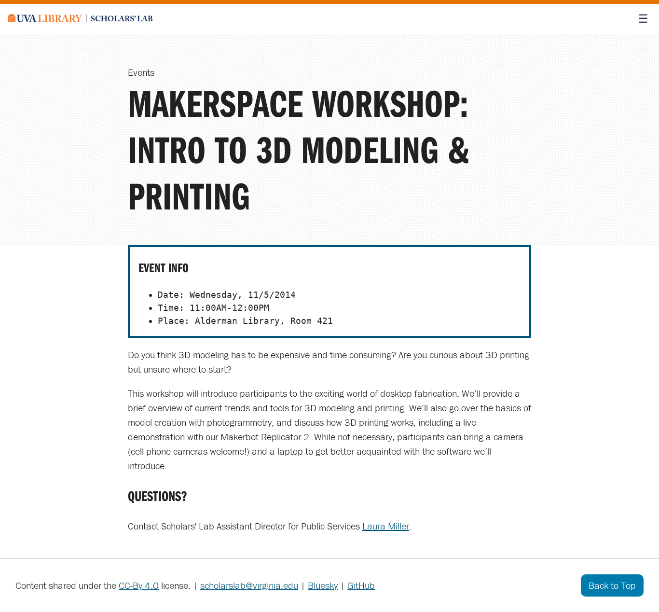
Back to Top (612, 585)
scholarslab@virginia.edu (249, 585)
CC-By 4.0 (139, 585)
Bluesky (323, 585)
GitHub (361, 585)
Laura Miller (385, 526)
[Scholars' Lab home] (80, 19)
